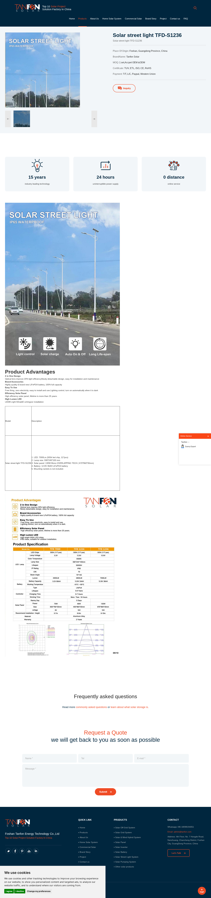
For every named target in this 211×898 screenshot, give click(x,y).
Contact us (175, 18)
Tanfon (184, 442)
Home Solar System (111, 18)
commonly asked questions (91, 707)
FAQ (186, 18)
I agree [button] (9, 891)
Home (72, 18)
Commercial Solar (133, 18)
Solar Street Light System (126, 857)
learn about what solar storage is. (130, 707)
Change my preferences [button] (39, 891)
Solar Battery (121, 852)
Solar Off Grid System (125, 827)
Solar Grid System (123, 832)
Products (82, 18)
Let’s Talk (177, 853)
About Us (94, 18)
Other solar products (124, 867)
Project (163, 18)
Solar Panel (120, 842)
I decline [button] (20, 891)
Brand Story (150, 18)
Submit (103, 791)
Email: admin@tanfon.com (179, 832)
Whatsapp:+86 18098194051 (181, 827)
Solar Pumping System (125, 862)
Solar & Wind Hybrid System (128, 837)
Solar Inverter (121, 847)
